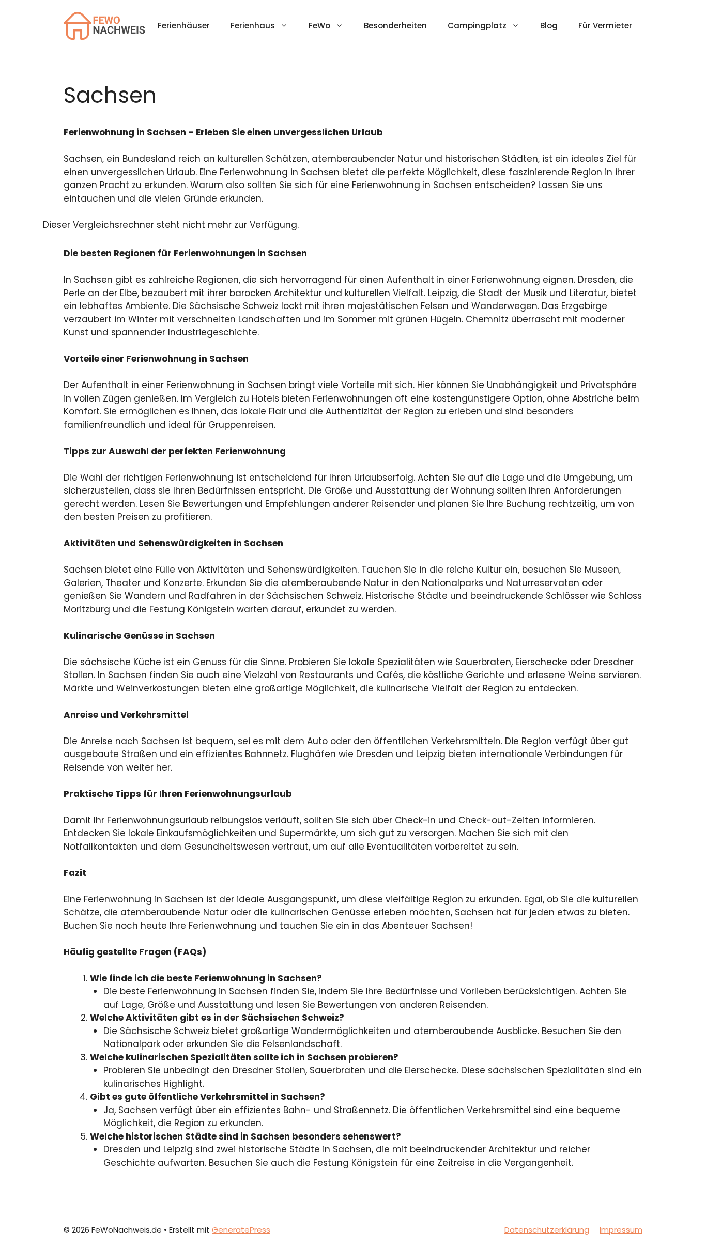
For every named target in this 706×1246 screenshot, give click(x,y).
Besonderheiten (395, 25)
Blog (549, 25)
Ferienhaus (253, 25)
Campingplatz (477, 25)
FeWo (319, 25)
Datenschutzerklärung (546, 1229)
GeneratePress (241, 1229)
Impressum (621, 1229)
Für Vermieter (605, 25)
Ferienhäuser (184, 25)
